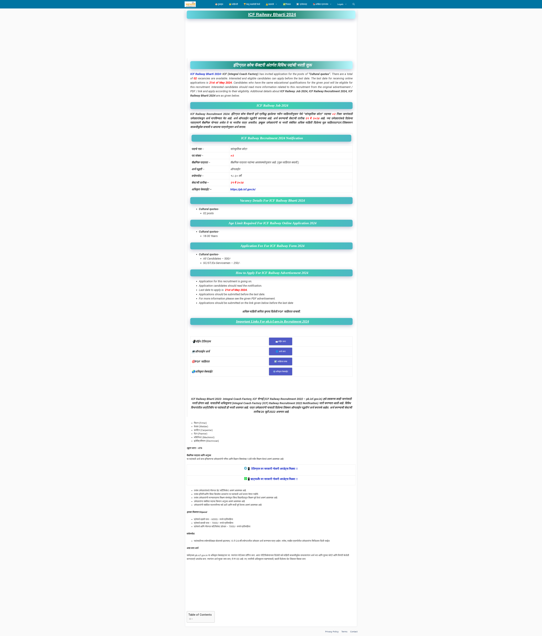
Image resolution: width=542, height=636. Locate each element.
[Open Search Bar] (354, 4)
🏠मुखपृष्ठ (219, 4)
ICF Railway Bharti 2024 (205, 74)
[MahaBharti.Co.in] (191, 4)
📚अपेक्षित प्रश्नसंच (320, 4)
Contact (354, 631)
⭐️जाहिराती (233, 4)
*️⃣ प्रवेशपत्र (301, 4)
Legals (340, 4)
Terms (344, 631)
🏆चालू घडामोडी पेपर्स (251, 4)
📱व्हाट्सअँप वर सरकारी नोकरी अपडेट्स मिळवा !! (272, 479)
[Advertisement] (271, 38)
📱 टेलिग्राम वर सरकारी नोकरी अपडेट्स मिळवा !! (272, 468)
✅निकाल (287, 4)
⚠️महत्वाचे (270, 4)
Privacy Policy (332, 631)
